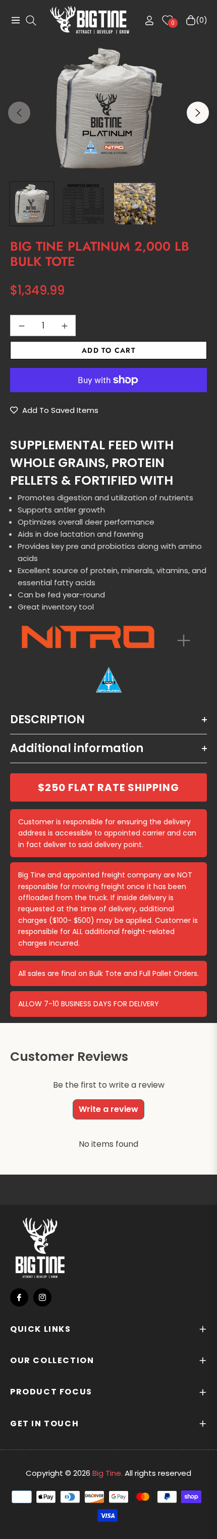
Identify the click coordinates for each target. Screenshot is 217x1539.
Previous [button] (19, 113)
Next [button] (198, 113)
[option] (108, 108)
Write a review (108, 1109)
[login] (145, 20)
